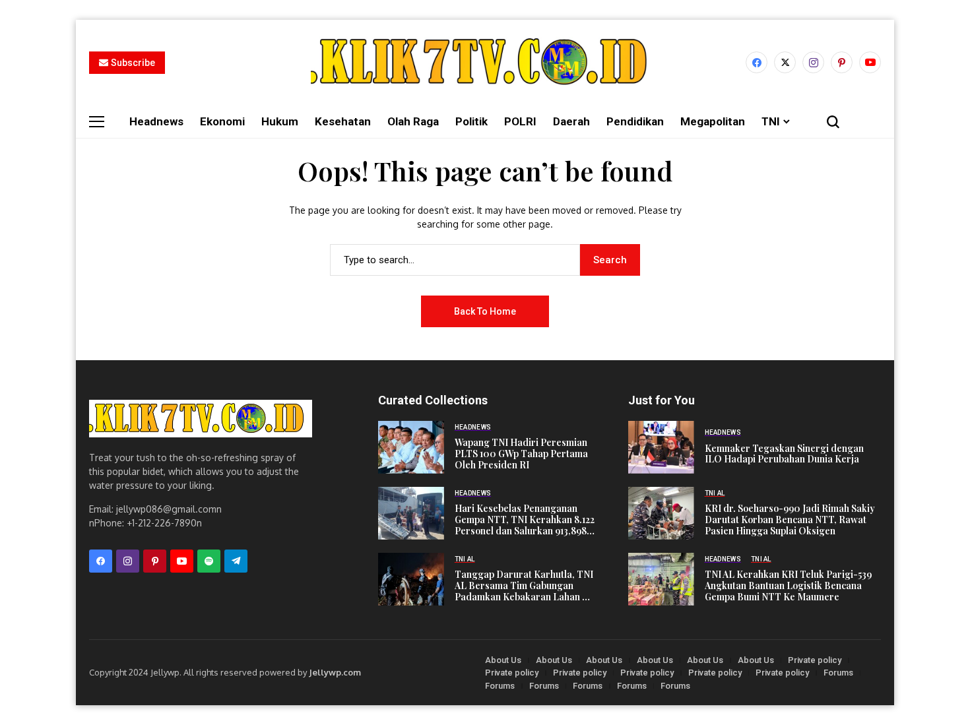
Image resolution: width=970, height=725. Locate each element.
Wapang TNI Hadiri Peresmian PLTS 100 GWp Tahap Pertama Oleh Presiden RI (521, 453)
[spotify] (208, 561)
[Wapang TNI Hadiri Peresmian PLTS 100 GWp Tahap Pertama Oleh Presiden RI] (411, 447)
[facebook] (756, 62)
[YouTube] (870, 62)
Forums (838, 673)
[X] (785, 62)
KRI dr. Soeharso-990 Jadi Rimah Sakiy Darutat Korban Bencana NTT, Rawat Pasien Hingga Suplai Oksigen (790, 519)
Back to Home (485, 311)
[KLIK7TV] (200, 418)
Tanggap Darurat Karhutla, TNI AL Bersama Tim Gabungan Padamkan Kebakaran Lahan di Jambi (524, 585)
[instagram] (813, 62)
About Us (503, 660)
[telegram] (235, 561)
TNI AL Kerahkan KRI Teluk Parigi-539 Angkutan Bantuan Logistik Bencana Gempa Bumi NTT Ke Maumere (788, 585)
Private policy (814, 660)
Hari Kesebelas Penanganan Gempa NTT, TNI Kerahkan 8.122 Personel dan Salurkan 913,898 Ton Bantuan (525, 519)
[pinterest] (842, 62)
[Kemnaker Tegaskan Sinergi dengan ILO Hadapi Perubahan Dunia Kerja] (661, 447)
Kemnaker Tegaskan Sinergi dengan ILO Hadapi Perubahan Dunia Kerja (784, 454)
